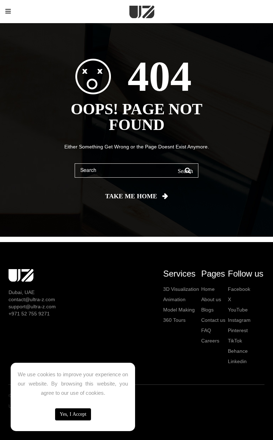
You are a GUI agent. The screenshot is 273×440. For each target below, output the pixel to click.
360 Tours (174, 320)
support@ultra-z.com (32, 306)
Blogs (207, 310)
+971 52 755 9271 (29, 313)
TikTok (235, 341)
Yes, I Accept (73, 414)
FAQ (206, 330)
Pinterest (238, 330)
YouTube (238, 310)
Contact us (213, 320)
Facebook (239, 289)
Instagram (239, 320)
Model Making (179, 310)
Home (208, 289)
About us (211, 299)
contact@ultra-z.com (32, 299)
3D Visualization (181, 289)
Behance (238, 351)
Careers (210, 341)
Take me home (131, 196)
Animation (174, 299)
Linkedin (237, 361)
